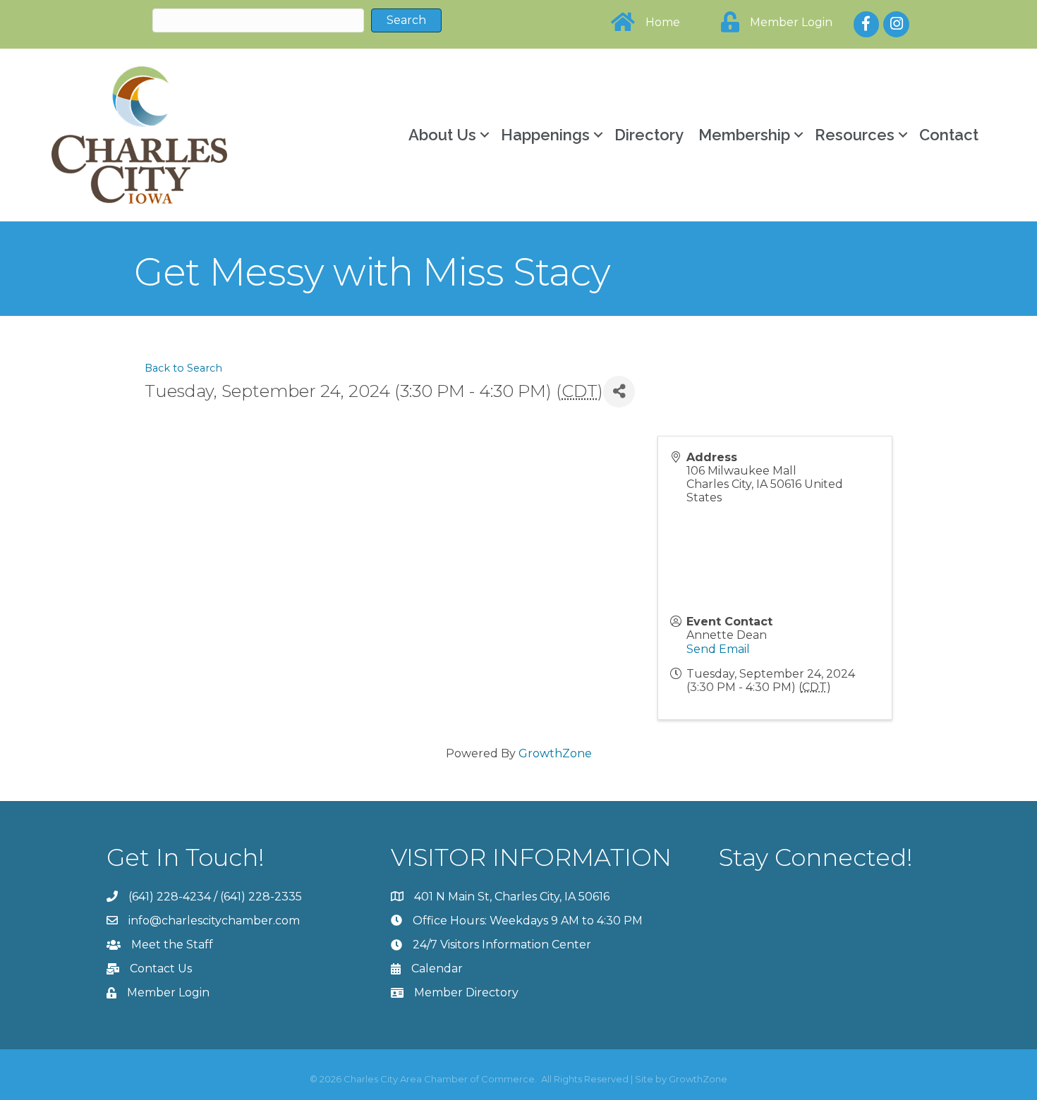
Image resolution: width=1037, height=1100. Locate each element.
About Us (442, 135)
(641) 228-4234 (169, 896)
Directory (649, 135)
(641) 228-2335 (261, 896)
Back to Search (183, 368)
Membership (744, 135)
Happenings (545, 135)
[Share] (619, 392)
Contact (948, 135)
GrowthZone (555, 753)
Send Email (718, 649)
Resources (855, 135)
